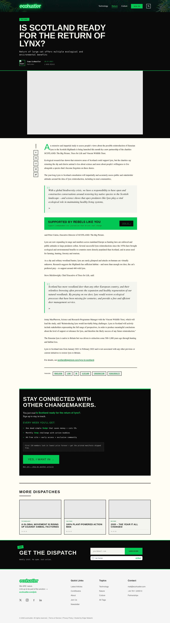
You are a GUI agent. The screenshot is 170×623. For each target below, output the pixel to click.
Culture (124, 6)
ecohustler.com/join (28, 592)
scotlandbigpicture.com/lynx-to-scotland (76, 359)
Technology (103, 6)
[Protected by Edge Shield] (137, 558)
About (73, 595)
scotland (85, 373)
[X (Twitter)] (20, 600)
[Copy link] (36, 174)
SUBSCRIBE (134, 551)
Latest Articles (76, 586)
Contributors (76, 591)
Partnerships (133, 595)
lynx (69, 373)
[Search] (148, 6)
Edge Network (87, 618)
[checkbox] (116, 558)
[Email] (36, 169)
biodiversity (114, 373)
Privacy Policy (68, 618)
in (40, 600)
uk (76, 373)
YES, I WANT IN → (41, 459)
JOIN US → (126, 223)
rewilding (58, 373)
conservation (99, 373)
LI (36, 163)
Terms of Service (55, 618)
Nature (115, 6)
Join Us (136, 6)
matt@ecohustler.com (136, 586)
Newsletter (75, 604)
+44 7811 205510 (135, 591)
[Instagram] (27, 600)
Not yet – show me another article (38, 467)
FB (36, 158)
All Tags (102, 599)
